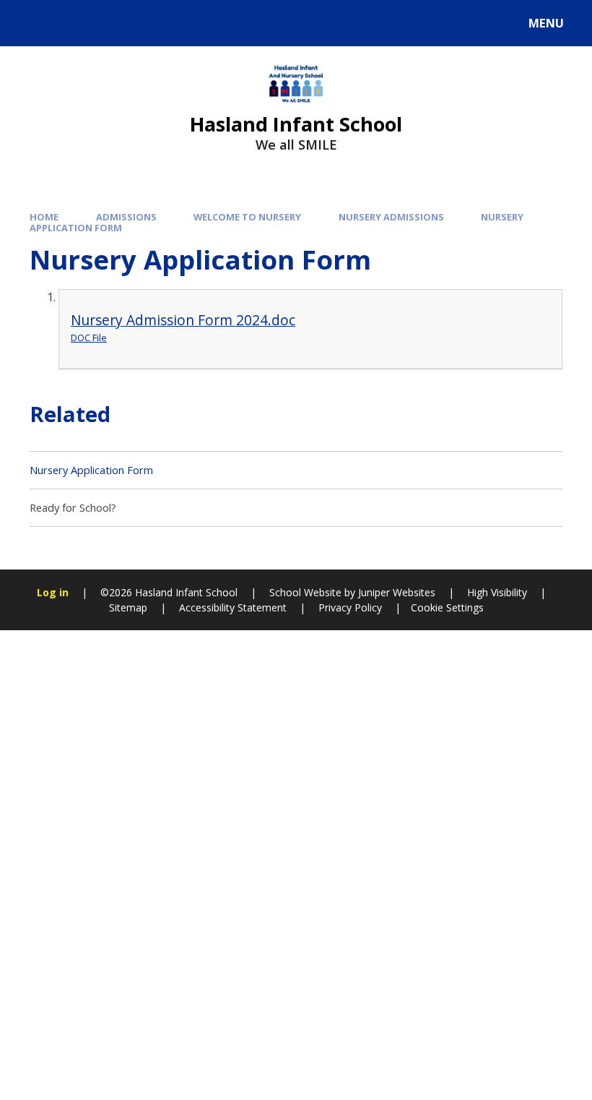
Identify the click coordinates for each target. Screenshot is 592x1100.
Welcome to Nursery (247, 216)
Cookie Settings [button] (447, 607)
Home (44, 216)
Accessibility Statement (233, 607)
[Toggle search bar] (31, 23)
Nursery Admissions (391, 216)
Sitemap (128, 607)
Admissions (126, 216)
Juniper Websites (395, 592)
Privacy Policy (350, 607)
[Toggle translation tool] (70, 23)
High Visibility (497, 592)
